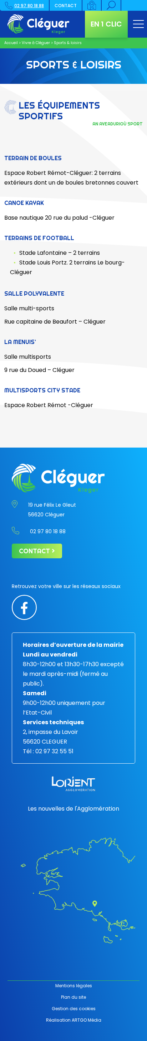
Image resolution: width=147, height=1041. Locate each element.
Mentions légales (73, 986)
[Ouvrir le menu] (138, 24)
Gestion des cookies (74, 1009)
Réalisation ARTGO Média (73, 1020)
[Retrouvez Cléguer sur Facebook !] (24, 607)
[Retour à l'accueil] (38, 24)
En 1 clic (106, 24)
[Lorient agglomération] (73, 783)
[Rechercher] (111, 5)
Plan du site (73, 997)
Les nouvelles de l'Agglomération (73, 808)
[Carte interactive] (92, 5)
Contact (66, 6)
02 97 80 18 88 (29, 6)
